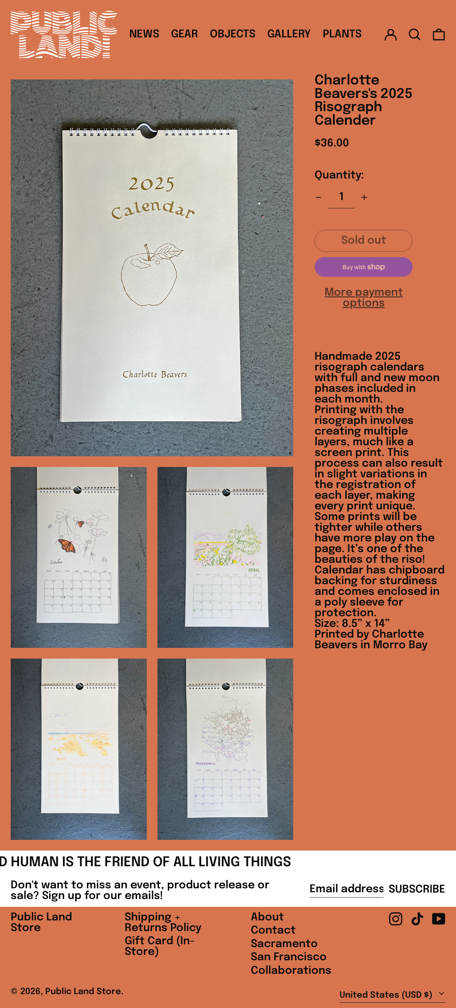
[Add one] (364, 197)
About (267, 917)
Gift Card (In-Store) (160, 946)
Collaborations (291, 970)
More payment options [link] (364, 298)
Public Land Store (41, 923)
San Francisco (289, 957)
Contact (273, 930)
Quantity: (339, 175)
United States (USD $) (387, 995)
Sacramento (284, 944)
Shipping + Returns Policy (163, 923)
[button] (414, 34)
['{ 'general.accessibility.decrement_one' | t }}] (318, 197)
